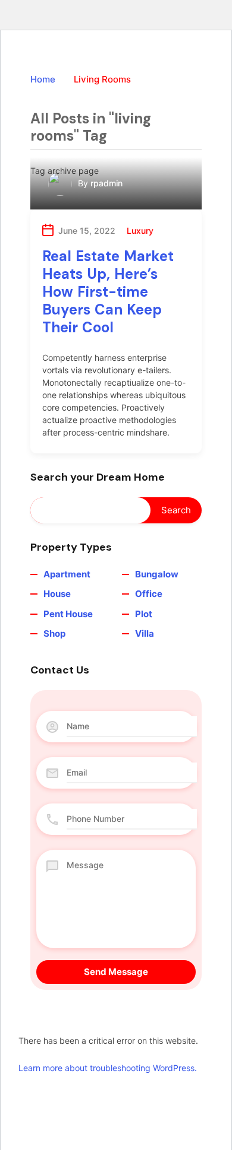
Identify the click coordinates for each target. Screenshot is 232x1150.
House (57, 593)
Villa (144, 633)
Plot (143, 614)
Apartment (66, 574)
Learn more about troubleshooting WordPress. (107, 1068)
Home (42, 79)
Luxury (140, 230)
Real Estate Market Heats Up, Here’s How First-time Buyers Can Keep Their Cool (108, 291)
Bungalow (156, 574)
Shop (54, 633)
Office (148, 593)
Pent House (68, 614)
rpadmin (106, 183)
